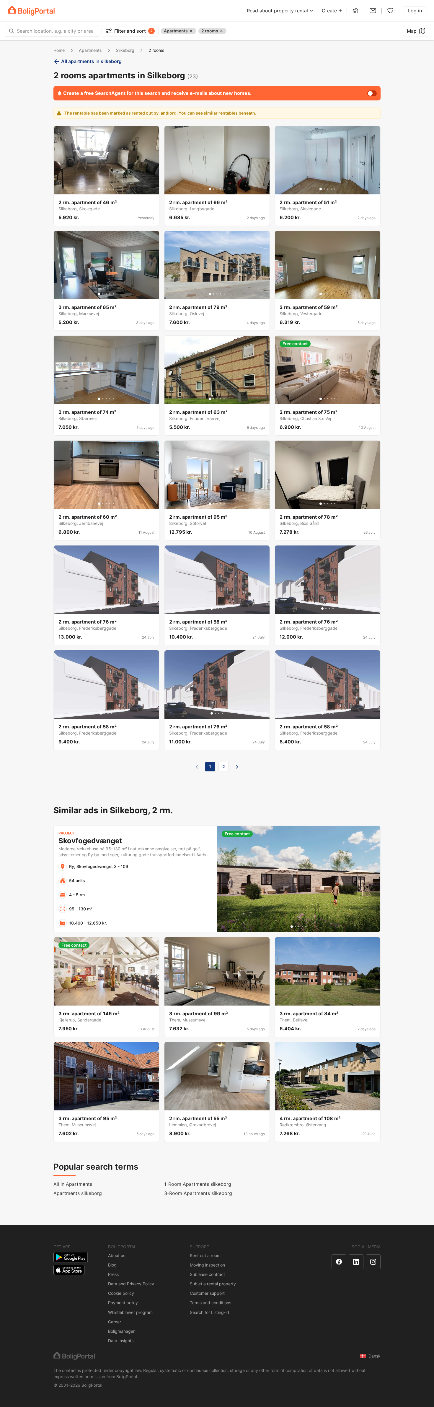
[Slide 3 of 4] (108, 608)
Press (113, 1274)
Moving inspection (207, 1264)
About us (116, 1255)
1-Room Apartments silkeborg (197, 1184)
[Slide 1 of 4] (101, 608)
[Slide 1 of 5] (99, 189)
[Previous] (197, 766)
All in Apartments (72, 1184)
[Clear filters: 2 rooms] (221, 31)
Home (59, 50)
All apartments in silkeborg (91, 61)
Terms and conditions (210, 1302)
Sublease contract (207, 1274)
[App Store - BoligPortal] (68, 1270)
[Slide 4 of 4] (111, 608)
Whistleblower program (130, 1312)
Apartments (90, 50)
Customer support (207, 1293)
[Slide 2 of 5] (103, 189)
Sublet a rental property (213, 1283)
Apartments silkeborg (77, 1193)
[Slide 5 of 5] (113, 189)
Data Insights (120, 1340)
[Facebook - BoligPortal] (339, 1261)
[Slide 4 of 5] (110, 189)
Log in (415, 11)
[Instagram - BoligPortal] (373, 1261)
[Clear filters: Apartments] (191, 31)
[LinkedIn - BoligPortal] (356, 1261)
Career (114, 1321)
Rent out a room (205, 1255)
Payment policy (123, 1302)
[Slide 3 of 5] (106, 189)
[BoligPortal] (31, 11)
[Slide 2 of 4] (104, 608)
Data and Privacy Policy (131, 1283)
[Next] (237, 766)
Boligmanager (121, 1331)
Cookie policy (121, 1293)
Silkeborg (125, 50)
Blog (112, 1264)
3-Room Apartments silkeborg (198, 1193)
